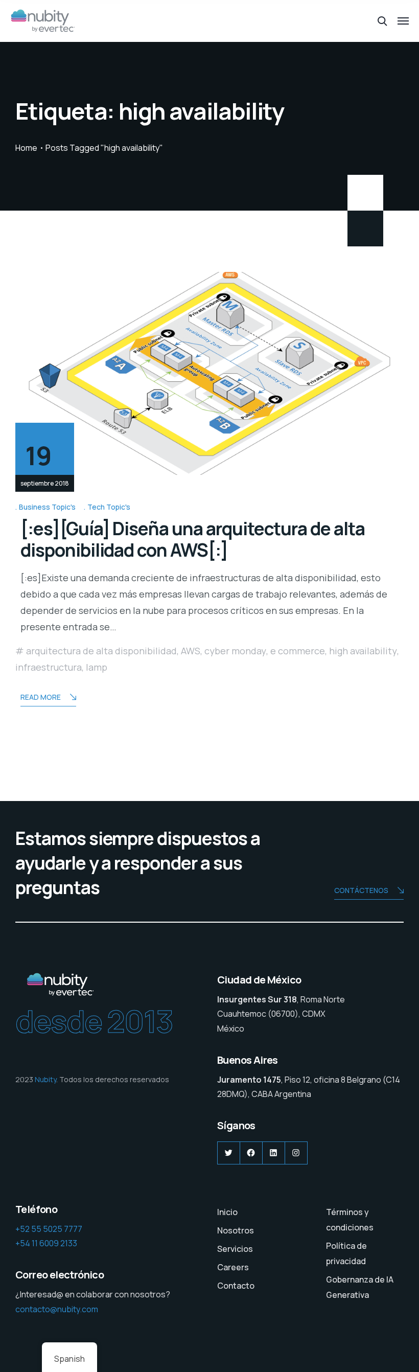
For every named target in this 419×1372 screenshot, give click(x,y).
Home (26, 147)
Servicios (235, 1248)
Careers (233, 1267)
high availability (363, 651)
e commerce (297, 651)
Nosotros (235, 1230)
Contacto (235, 1285)
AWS (190, 651)
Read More (40, 697)
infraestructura (48, 667)
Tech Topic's (108, 507)
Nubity (45, 1079)
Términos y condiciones (350, 1219)
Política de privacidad (346, 1253)
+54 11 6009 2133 (46, 1243)
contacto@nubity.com (56, 1309)
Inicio (227, 1212)
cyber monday (235, 651)
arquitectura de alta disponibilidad (101, 651)
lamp (96, 667)
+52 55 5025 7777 (48, 1228)
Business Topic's (47, 507)
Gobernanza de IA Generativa (359, 1287)
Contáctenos (361, 890)
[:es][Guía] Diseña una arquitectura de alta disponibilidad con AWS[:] (192, 539)
